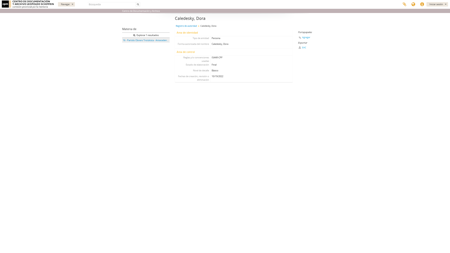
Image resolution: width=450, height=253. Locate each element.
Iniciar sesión (436, 4)
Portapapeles (404, 4)
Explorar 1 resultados (147, 35)
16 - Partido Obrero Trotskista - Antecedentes (146, 40)
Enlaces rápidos (422, 4)
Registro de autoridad (186, 25)
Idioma (413, 4)
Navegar (65, 4)
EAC (304, 47)
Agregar (306, 37)
